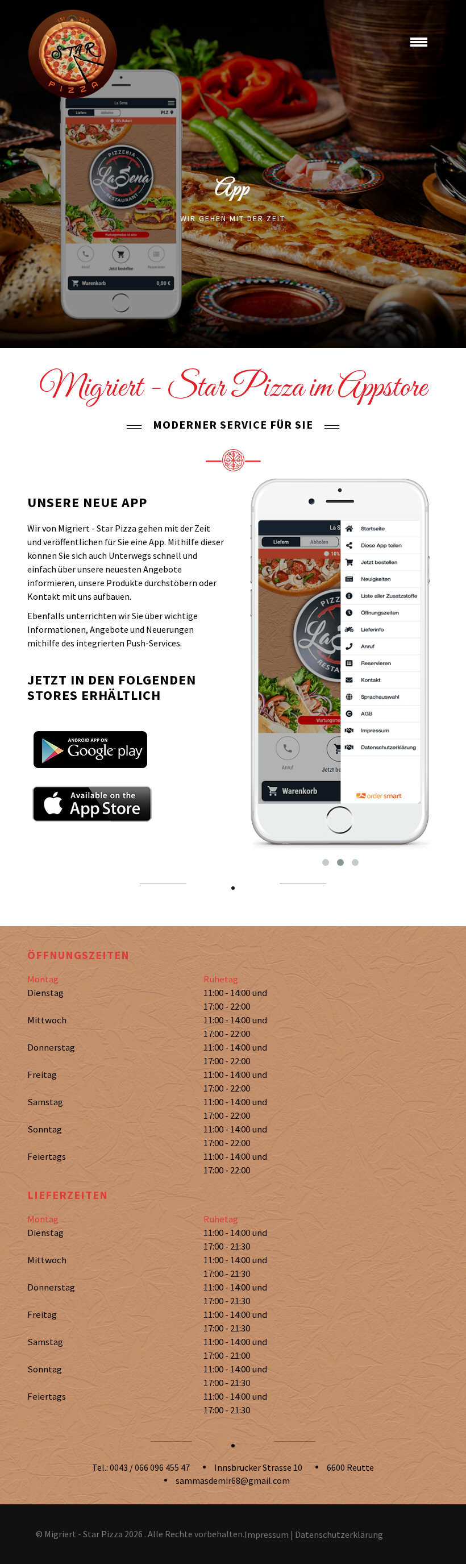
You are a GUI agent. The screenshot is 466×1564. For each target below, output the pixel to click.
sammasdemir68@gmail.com (233, 1480)
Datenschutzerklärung (339, 1534)
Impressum (266, 1534)
